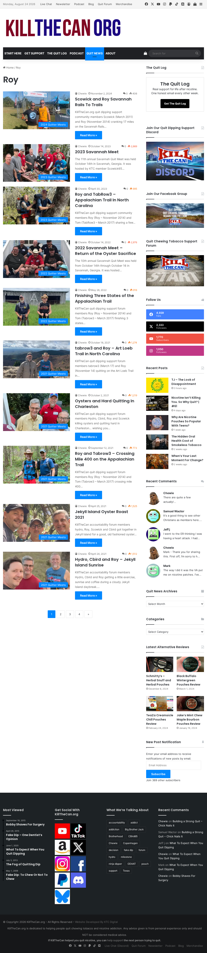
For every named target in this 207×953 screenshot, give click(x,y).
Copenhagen (130, 843)
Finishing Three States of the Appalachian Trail (104, 298)
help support (115, 940)
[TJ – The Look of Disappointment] (157, 385)
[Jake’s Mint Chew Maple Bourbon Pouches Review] (190, 703)
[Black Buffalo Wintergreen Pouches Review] (190, 664)
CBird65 (132, 836)
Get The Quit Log (175, 103)
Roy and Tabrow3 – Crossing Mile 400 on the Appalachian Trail (104, 459)
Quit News (95, 53)
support (113, 870)
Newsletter (63, 4)
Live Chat (46, 4)
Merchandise (124, 4)
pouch (145, 863)
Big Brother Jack (134, 829)
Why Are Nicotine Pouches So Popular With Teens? (186, 421)
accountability (117, 822)
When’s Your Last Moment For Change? (187, 458)
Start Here (13, 53)
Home (9, 67)
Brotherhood (116, 836)
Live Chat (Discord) (117, 945)
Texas (126, 870)
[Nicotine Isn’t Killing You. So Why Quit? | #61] (157, 403)
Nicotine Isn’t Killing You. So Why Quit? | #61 (186, 402)
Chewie (82, 93)
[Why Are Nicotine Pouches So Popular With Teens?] (157, 422)
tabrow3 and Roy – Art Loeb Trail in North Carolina (104, 351)
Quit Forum (105, 4)
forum (142, 850)
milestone (126, 856)
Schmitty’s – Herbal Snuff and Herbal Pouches (158, 680)
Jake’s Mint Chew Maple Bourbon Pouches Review (189, 719)
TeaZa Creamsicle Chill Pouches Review (159, 719)
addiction (114, 829)
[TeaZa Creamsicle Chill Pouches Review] (159, 703)
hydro (112, 856)
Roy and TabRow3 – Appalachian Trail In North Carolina (102, 199)
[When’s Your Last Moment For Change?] (157, 461)
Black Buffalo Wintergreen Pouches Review (188, 680)
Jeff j (166, 529)
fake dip (128, 850)
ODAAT (132, 863)
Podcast (79, 4)
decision (113, 850)
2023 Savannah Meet (97, 152)
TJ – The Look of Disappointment (183, 382)
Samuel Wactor (173, 511)
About (110, 53)
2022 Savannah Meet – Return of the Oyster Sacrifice (105, 250)
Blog (91, 4)
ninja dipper (115, 863)
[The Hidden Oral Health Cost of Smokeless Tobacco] (157, 442)
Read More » (88, 135)
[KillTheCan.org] (63, 28)
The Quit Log (57, 53)
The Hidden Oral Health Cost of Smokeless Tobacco (186, 440)
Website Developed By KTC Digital (96, 921)
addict (134, 822)
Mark (166, 565)
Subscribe (158, 774)
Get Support (34, 53)
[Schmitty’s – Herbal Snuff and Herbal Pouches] (159, 664)
